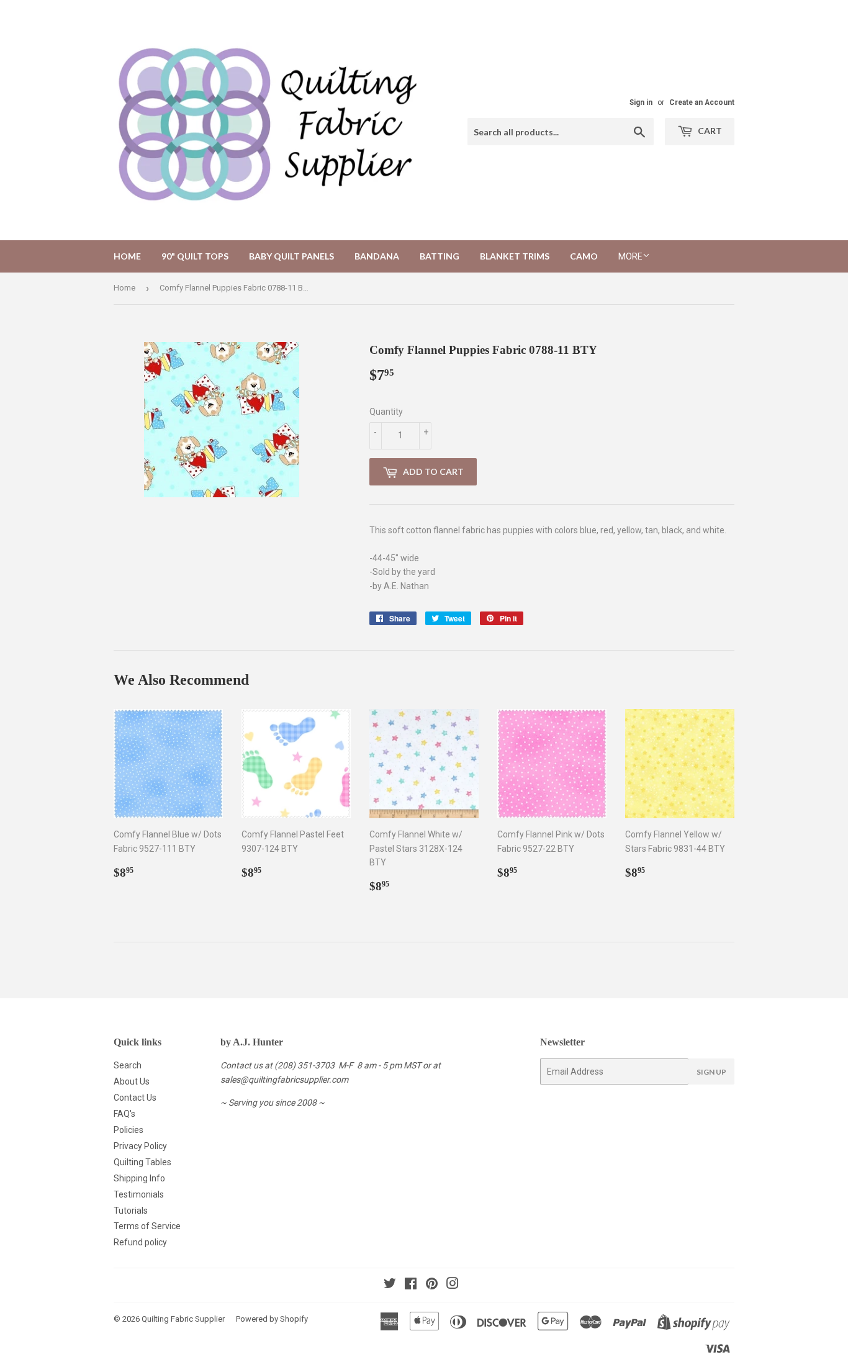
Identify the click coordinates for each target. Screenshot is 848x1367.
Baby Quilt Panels (291, 256)
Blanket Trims (514, 256)
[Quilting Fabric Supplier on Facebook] (410, 1285)
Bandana (376, 256)
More (630, 256)
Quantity (386, 412)
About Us (132, 1081)
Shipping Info (139, 1178)
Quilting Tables (142, 1162)
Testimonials (139, 1194)
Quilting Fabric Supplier (183, 1319)
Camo (584, 256)
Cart (709, 130)
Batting (439, 256)
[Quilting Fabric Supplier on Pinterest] (431, 1285)
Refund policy (140, 1242)
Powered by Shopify (272, 1319)
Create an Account (701, 102)
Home (127, 256)
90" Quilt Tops (194, 256)
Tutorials (131, 1211)
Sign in (640, 102)
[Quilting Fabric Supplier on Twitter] (390, 1285)
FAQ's (124, 1114)
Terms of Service (147, 1226)
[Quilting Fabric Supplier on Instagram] (452, 1285)
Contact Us (135, 1098)
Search (128, 1065)
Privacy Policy (140, 1146)
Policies (128, 1130)
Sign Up (711, 1071)
